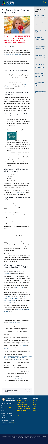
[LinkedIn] (27, 390)
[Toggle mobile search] (43, 2)
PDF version (17, 322)
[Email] (27, 392)
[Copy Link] (30, 392)
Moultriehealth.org (20, 192)
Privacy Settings (24, 439)
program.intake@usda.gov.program (16, 378)
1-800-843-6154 (20, 309)
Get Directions (4, 427)
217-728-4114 (8, 407)
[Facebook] (23, 390)
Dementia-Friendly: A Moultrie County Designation (40, 75)
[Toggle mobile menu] (46, 2)
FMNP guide (8, 302)
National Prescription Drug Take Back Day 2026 (40, 57)
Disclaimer (32, 437)
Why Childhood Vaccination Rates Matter (39, 39)
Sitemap (35, 437)
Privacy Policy (22, 437)
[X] (25, 390)
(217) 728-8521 (19, 287)
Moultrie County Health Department (12, 54)
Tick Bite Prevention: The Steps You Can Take (40, 48)
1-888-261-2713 (11, 300)
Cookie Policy (27, 437)
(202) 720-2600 (23, 345)
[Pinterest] (30, 390)
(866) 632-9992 (16, 359)
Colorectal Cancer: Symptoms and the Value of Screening (39, 66)
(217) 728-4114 (7, 273)
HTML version (11, 322)
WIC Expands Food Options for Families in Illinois (40, 84)
